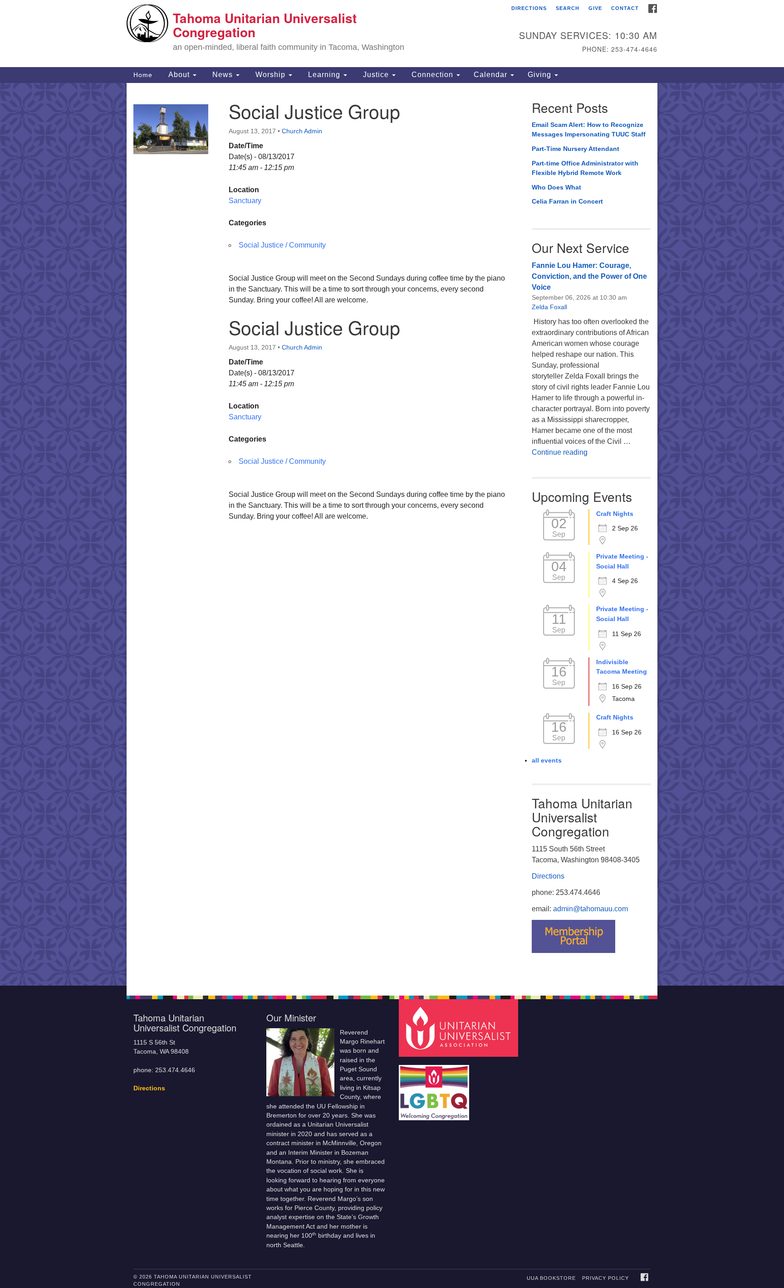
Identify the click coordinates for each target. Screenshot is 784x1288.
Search (567, 8)
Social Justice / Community (282, 245)
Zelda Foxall (549, 307)
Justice (376, 74)
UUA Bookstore (551, 1278)
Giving (541, 74)
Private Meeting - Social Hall (622, 561)
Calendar (492, 74)
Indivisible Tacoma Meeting (621, 667)
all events (547, 760)
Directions (529, 8)
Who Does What (556, 187)
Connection (432, 74)
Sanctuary (245, 200)
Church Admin (302, 131)
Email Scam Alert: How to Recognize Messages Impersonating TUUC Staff (589, 129)
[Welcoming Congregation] (435, 1088)
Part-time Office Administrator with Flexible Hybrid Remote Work (585, 168)
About (179, 74)
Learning (324, 74)
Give (595, 8)
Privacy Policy (605, 1278)
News (222, 74)
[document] (392, 534)
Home (142, 74)
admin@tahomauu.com (590, 909)
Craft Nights (614, 513)
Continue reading (560, 452)
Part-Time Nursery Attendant (575, 148)
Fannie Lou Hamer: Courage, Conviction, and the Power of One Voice (589, 276)
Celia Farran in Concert (567, 201)
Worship (270, 74)
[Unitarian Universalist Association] (459, 1027)
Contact (625, 8)
